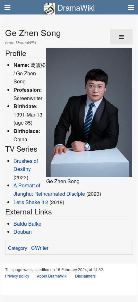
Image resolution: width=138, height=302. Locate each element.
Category (17, 247)
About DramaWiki (52, 275)
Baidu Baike (27, 223)
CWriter (39, 247)
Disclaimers (85, 275)
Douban (22, 231)
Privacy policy (17, 275)
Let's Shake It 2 (30, 202)
